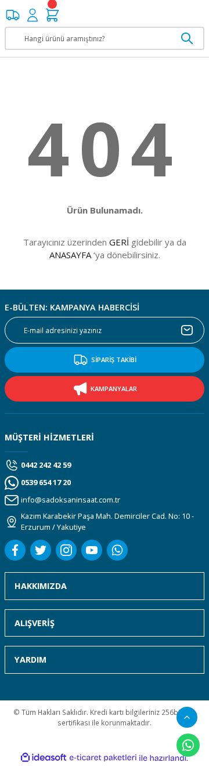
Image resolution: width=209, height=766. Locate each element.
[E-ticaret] (103, 758)
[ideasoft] (43, 758)
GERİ (119, 242)
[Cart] (52, 15)
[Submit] (187, 330)
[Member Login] (32, 15)
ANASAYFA (70, 255)
